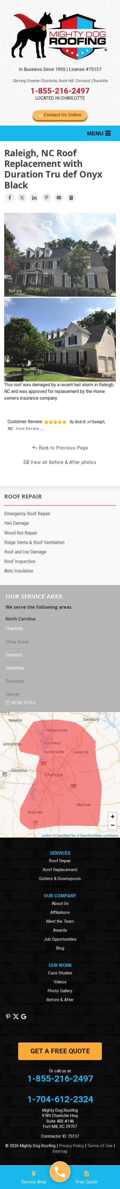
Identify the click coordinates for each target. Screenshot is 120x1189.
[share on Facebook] (9, 197)
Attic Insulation (18, 571)
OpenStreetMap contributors (99, 835)
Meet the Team (60, 921)
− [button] (112, 825)
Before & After (60, 999)
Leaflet (46, 835)
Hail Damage (16, 523)
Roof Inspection (19, 561)
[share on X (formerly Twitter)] (22, 197)
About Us (60, 903)
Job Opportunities (60, 939)
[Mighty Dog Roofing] (60, 1171)
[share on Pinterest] (46, 197)
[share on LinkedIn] (34, 197)
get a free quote (60, 1051)
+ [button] (112, 816)
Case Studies (60, 972)
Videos (60, 981)
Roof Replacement (60, 869)
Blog (60, 948)
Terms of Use (99, 1145)
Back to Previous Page (62, 447)
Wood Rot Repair (20, 533)
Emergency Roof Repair (27, 513)
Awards (60, 930)
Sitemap (60, 1151)
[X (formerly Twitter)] (16, 1016)
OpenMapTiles (66, 835)
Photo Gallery (60, 990)
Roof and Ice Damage (25, 552)
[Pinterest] (8, 1016)
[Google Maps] (23, 1016)
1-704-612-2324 (60, 1099)
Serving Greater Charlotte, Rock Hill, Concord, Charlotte (60, 80)
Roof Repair (23, 496)
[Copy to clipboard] (71, 197)
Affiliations (60, 912)
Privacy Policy (71, 1145)
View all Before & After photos (63, 462)
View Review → (30, 429)
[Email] (58, 197)
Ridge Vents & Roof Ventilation (34, 542)
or (60, 115)
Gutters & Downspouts (60, 878)
